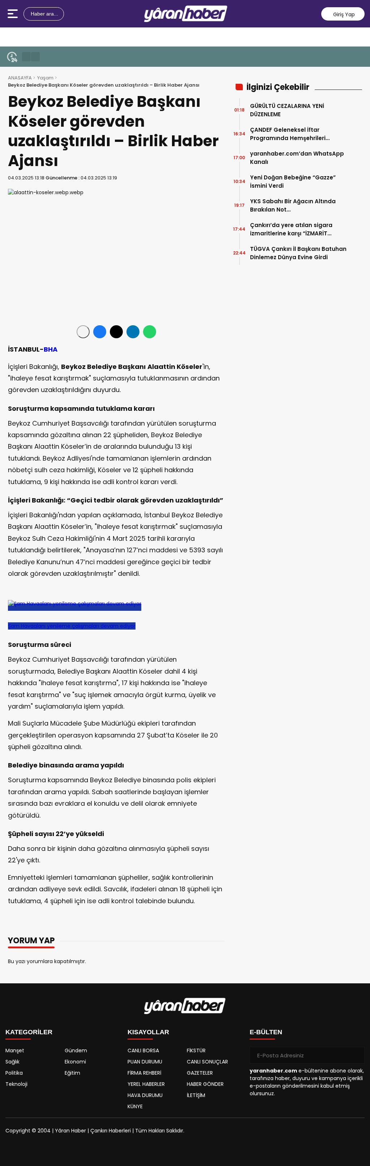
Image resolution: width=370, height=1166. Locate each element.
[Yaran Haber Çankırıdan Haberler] (185, 13)
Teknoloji (16, 1084)
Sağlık (12, 1061)
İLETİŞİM (196, 1095)
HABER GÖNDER (205, 1084)
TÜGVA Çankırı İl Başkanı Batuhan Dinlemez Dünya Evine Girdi (298, 253)
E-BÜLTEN (266, 1032)
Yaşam (45, 77)
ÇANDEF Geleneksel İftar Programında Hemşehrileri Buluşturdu (288, 134)
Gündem (76, 1050)
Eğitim (72, 1072)
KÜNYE (135, 1106)
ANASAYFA (20, 77)
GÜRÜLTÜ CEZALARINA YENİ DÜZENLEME (287, 110)
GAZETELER (200, 1072)
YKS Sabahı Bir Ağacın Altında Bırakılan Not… (293, 205)
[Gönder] (356, 1055)
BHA (50, 349)
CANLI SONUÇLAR (207, 1061)
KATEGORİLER (28, 1032)
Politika (14, 1072)
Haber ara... (43, 14)
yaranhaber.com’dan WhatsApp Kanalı (297, 158)
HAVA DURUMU (145, 1095)
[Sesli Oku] (83, 331)
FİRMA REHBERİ (144, 1072)
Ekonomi (75, 1061)
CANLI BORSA (143, 1050)
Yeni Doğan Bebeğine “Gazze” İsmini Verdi (293, 182)
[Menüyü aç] (13, 13)
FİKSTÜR (196, 1050)
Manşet (14, 1050)
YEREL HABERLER (146, 1084)
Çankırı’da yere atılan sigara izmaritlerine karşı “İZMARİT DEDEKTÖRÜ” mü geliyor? (291, 229)
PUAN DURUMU (145, 1061)
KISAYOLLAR (148, 1032)
